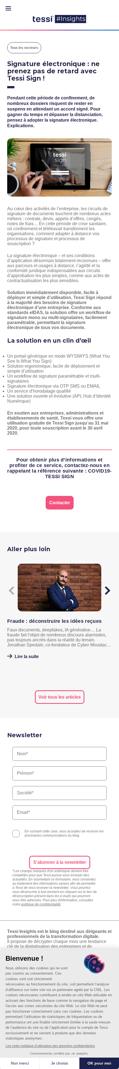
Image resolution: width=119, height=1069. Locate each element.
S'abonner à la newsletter (59, 862)
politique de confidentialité (41, 904)
